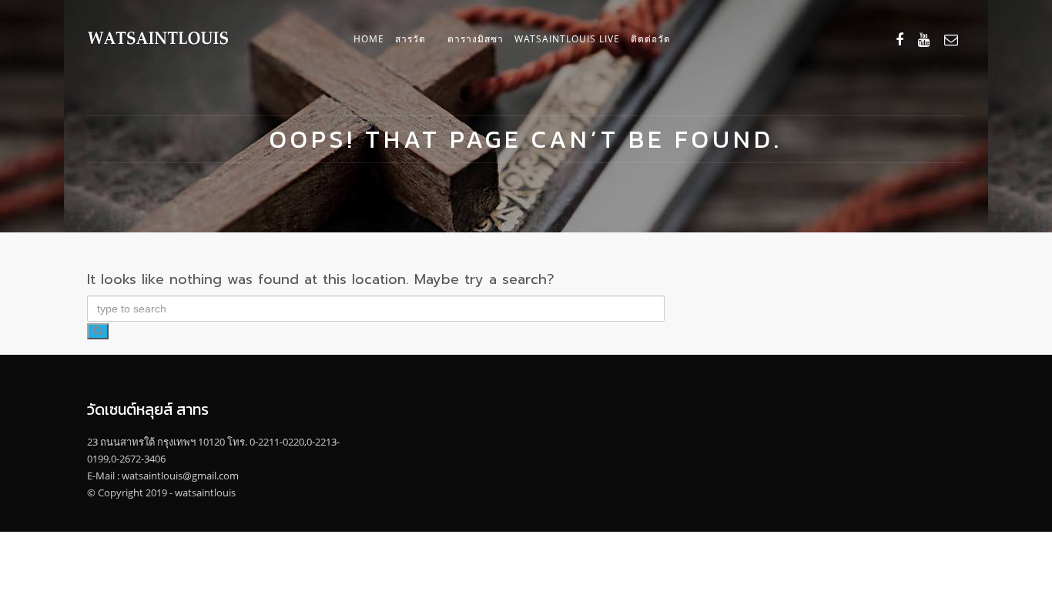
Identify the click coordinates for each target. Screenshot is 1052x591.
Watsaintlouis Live (567, 38)
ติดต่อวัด (651, 38)
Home (368, 38)
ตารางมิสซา (475, 38)
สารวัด (410, 38)
